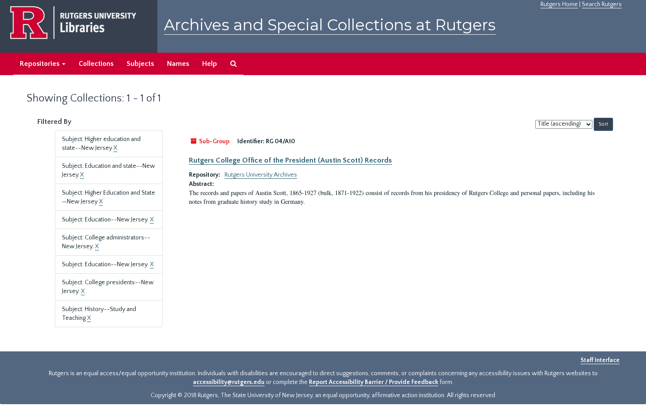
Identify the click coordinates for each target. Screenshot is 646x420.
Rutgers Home (559, 4)
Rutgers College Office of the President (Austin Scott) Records (290, 160)
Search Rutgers (602, 4)
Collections (96, 64)
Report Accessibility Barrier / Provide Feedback (373, 382)
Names (178, 64)
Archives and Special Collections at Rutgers (330, 24)
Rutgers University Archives (261, 174)
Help (209, 64)
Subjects (140, 64)
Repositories (40, 64)
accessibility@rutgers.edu (229, 382)
